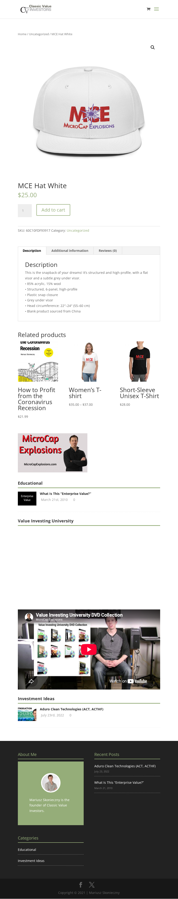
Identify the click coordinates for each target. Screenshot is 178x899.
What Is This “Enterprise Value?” (65, 493)
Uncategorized (39, 34)
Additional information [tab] (69, 250)
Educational (27, 849)
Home (22, 34)
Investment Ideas (31, 860)
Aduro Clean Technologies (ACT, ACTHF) (71, 709)
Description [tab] (32, 250)
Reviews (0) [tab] (108, 250)
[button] (153, 47)
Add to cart (53, 210)
